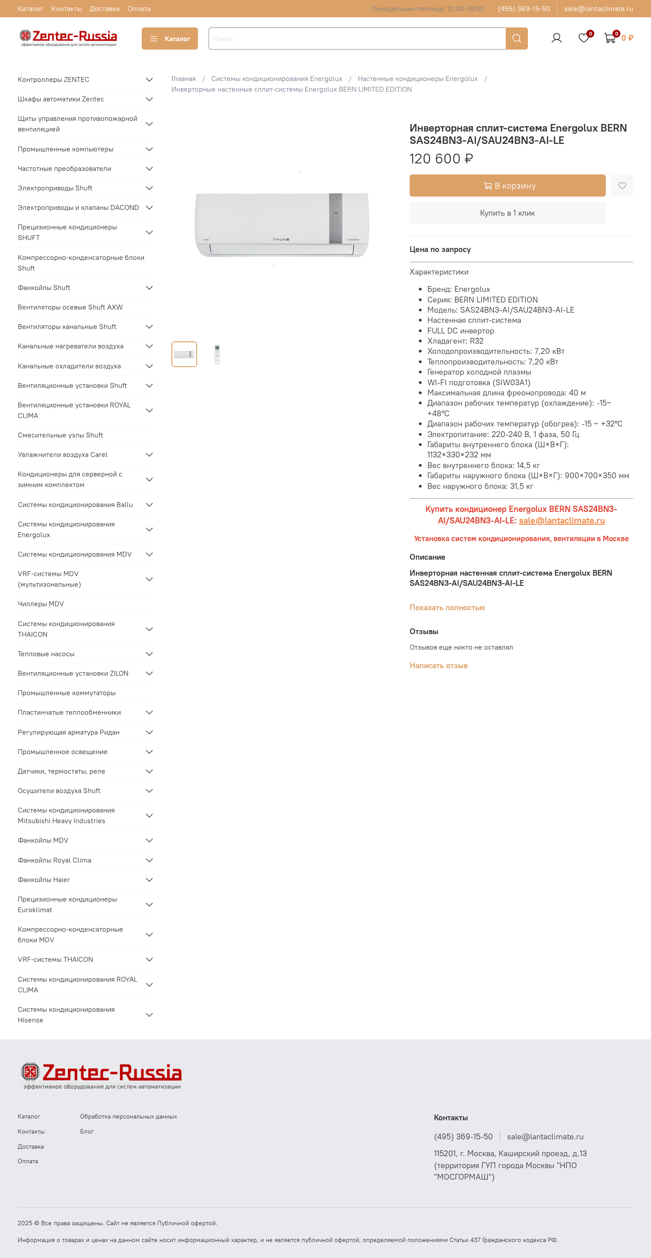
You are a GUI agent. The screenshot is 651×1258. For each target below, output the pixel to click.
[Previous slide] (185, 222)
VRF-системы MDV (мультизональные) (49, 578)
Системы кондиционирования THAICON (66, 629)
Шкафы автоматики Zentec (61, 98)
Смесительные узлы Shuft (60, 434)
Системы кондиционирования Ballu (75, 504)
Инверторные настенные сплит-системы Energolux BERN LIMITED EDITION (291, 89)
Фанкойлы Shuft (44, 287)
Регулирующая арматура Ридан (69, 732)
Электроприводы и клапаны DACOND (78, 207)
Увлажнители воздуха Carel (63, 454)
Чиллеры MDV (41, 603)
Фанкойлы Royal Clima (54, 859)
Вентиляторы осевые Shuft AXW (70, 306)
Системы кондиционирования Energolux (276, 78)
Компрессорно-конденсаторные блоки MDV (70, 934)
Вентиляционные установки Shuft (72, 385)
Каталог (30, 8)
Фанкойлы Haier (44, 879)
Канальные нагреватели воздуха (71, 345)
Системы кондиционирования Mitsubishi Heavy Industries (66, 815)
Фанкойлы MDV (43, 840)
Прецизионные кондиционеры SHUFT (67, 232)
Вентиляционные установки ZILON (73, 673)
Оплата (139, 8)
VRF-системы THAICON (55, 959)
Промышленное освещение (63, 751)
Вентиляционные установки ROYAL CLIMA (74, 410)
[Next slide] (381, 222)
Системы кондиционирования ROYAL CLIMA (77, 984)
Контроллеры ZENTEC (53, 79)
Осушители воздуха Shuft (59, 790)
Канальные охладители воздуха (69, 365)
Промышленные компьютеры (65, 148)
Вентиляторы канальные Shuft (67, 326)
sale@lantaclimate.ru (598, 8)
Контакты (66, 8)
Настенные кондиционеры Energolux (418, 78)
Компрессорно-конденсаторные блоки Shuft (81, 262)
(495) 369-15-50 (524, 8)
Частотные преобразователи (64, 168)
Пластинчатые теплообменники (69, 712)
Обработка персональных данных (128, 1116)
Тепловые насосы (46, 653)
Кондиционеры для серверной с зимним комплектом (70, 479)
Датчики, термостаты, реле (61, 770)
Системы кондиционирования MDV (75, 554)
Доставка (105, 8)
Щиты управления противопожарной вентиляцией (77, 123)
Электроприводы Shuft (55, 187)
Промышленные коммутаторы (67, 692)
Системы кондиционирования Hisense (66, 1014)
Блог (87, 1131)
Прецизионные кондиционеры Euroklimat (67, 904)
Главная (183, 78)
